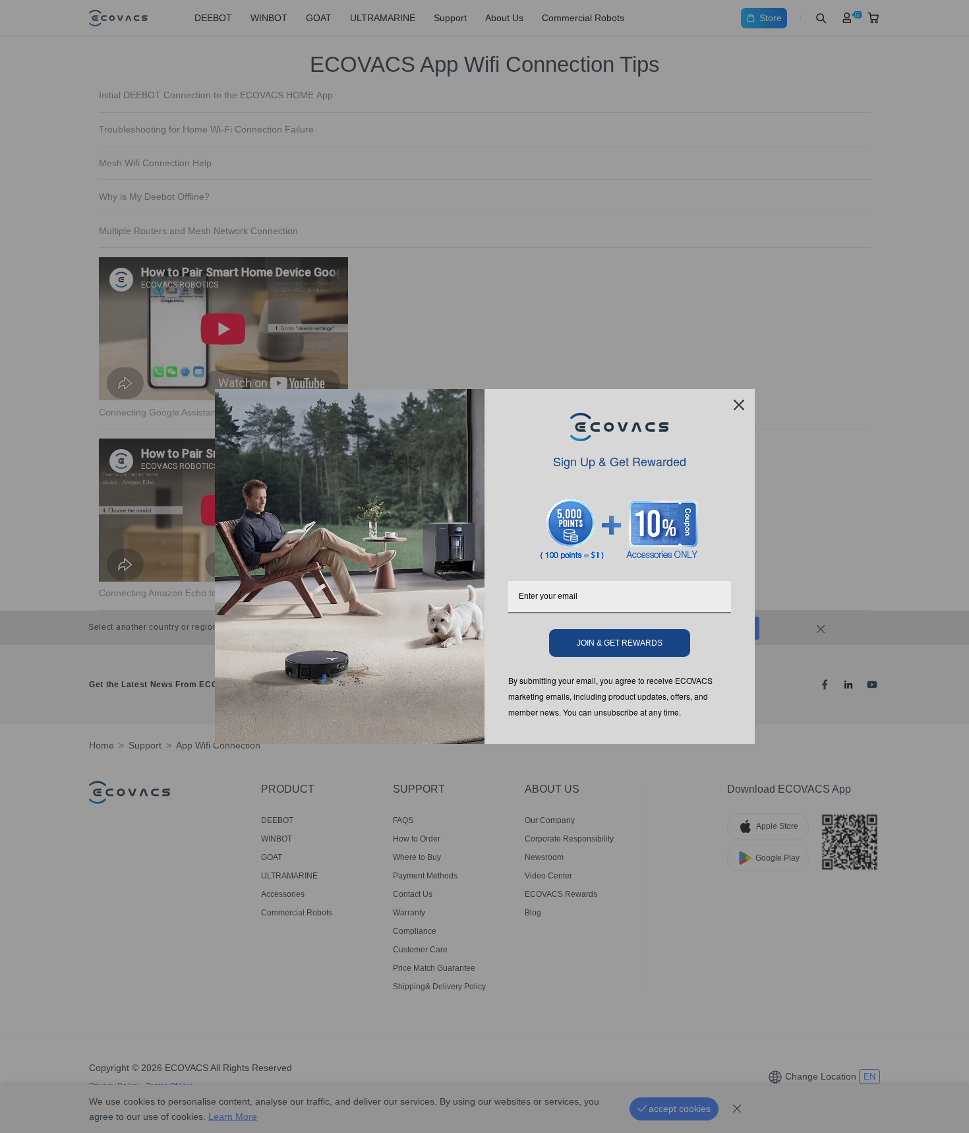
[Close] (739, 405)
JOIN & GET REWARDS (619, 643)
